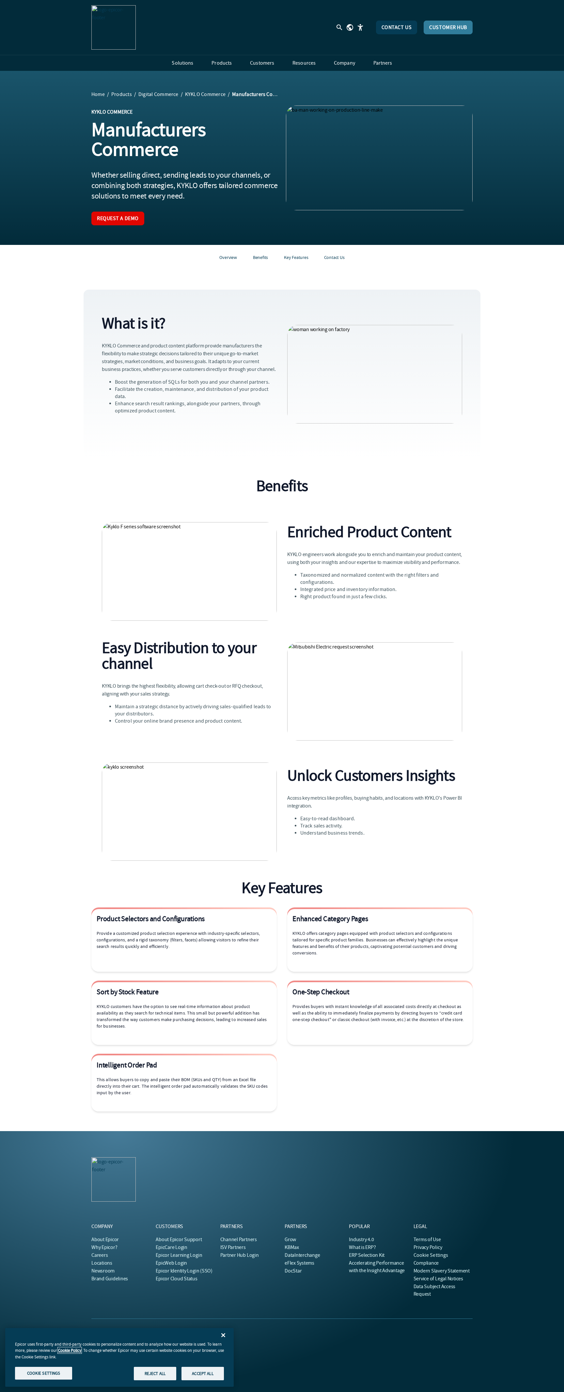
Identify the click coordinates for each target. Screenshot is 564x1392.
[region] (119, 1357)
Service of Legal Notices (438, 1278)
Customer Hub (448, 27)
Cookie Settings (431, 1255)
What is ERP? (362, 1247)
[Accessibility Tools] (360, 27)
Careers (99, 1255)
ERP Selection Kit (366, 1255)
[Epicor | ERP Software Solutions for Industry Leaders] (113, 27)
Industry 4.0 (361, 1239)
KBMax (292, 1247)
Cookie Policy (69, 1350)
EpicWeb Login (171, 1263)
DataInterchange (302, 1255)
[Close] (223, 1335)
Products (121, 94)
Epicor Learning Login (179, 1255)
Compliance (426, 1263)
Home (98, 94)
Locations (101, 1263)
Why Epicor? (104, 1247)
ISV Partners (233, 1247)
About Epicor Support (179, 1239)
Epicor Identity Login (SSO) (184, 1271)
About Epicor (105, 1239)
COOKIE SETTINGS (43, 1373)
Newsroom (103, 1271)
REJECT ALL (155, 1373)
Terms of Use (427, 1239)
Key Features (296, 257)
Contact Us (397, 27)
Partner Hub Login (239, 1255)
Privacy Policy (428, 1247)
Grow (290, 1239)
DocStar (293, 1271)
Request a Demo (118, 218)
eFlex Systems (299, 1263)
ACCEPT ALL (202, 1373)
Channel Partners (238, 1239)
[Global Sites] (350, 27)
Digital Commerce (158, 94)
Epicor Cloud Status (176, 1278)
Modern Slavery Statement (442, 1271)
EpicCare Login (171, 1247)
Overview (228, 257)
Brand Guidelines (109, 1278)
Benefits (260, 257)
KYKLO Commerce (205, 94)
